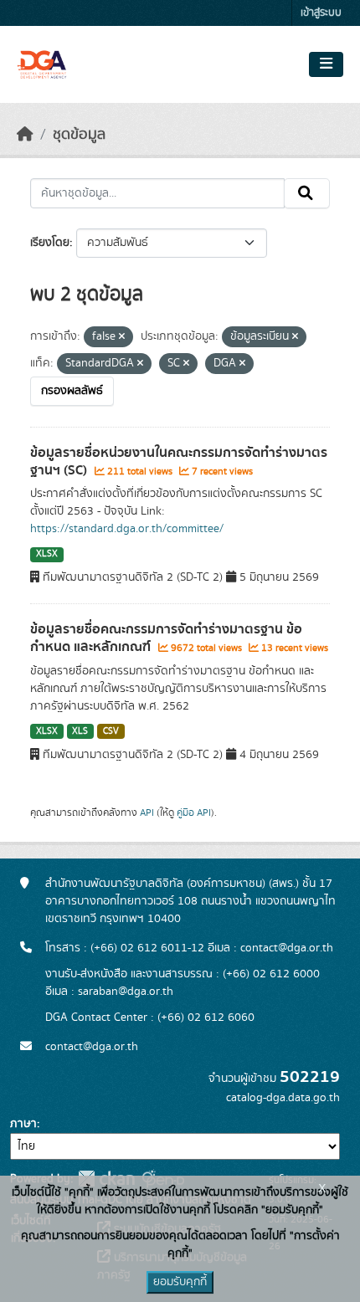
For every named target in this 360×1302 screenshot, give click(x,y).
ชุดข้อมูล (79, 135)
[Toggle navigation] (326, 64)
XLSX (47, 554)
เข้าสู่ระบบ (321, 13)
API (147, 812)
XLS (80, 731)
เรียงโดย (49, 242)
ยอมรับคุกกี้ (180, 1282)
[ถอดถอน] (122, 337)
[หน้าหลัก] (25, 135)
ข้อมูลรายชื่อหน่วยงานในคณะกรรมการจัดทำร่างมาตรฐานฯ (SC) (178, 461)
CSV (111, 731)
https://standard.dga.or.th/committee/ (127, 528)
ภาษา (23, 1123)
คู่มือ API (194, 812)
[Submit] (307, 193)
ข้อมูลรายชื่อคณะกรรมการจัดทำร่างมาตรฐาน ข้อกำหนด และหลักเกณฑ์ (166, 638)
